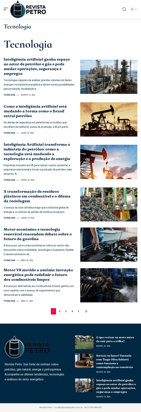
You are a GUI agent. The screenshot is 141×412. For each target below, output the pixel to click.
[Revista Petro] (28, 9)
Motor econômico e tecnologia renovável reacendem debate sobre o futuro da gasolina (38, 234)
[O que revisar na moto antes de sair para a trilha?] (84, 342)
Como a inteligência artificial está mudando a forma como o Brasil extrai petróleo (35, 111)
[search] (124, 9)
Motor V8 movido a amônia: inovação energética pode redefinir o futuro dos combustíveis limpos (38, 275)
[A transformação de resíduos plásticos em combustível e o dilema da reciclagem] (108, 204)
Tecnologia (9, 95)
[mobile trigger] (7, 9)
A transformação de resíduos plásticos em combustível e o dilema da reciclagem (37, 196)
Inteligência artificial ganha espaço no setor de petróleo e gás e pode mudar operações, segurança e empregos (37, 66)
